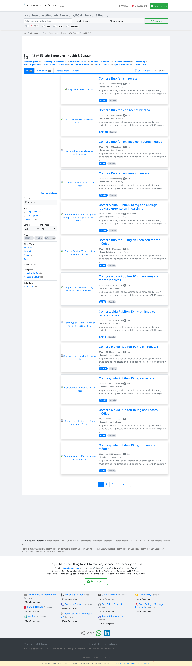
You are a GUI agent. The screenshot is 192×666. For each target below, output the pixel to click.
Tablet (95, 657)
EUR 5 (39, 238)
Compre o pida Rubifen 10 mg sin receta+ (128, 347)
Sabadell (29, 251)
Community (149, 594)
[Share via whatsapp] (98, 633)
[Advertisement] (96, 44)
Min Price (28, 225)
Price (26, 235)
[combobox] (90, 20)
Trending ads (97, 649)
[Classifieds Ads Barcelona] (40, 6)
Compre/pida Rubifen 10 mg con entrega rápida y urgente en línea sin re (128, 206)
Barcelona (30, 247)
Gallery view (143, 70)
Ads (25, 208)
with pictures (33, 211)
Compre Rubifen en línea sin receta (124, 173)
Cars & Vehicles (114, 594)
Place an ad (98, 581)
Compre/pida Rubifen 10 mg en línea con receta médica (128, 313)
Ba (26, 259)
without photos (33, 215)
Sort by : (27, 198)
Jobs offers (72, 540)
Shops (76, 70)
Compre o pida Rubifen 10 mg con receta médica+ (128, 411)
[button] (140, 5)
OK (151, 663)
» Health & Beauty (33, 277)
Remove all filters (49, 193)
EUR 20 (50, 238)
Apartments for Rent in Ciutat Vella (131, 540)
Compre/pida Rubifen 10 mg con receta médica (127, 447)
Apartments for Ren (160, 540)
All (29, 70)
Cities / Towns (30, 244)
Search (158, 21)
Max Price (44, 225)
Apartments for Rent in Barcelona (95, 540)
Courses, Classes (78, 604)
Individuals (44, 70)
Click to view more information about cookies (132, 663)
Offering (31, 219)
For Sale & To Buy (33, 273)
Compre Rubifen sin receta (118, 78)
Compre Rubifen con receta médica (124, 110)
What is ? (35, 649)
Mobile (86, 657)
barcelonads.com (71, 568)
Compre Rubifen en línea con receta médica (130, 142)
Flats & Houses (39, 607)
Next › (125, 484)
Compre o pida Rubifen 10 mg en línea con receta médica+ (129, 278)
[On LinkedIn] (107, 633)
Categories (28, 269)
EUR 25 (29, 238)
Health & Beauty (33, 549)
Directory (110, 649)
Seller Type (28, 283)
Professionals (62, 70)
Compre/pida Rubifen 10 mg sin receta (126, 378)
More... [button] (124, 6)
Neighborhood (30, 264)
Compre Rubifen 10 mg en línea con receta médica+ (129, 242)
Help (64, 649)
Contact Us (53, 649)
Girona (28, 255)
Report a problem (77, 649)
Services (36, 616)
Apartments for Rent (55, 540)
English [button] (62, 6)
